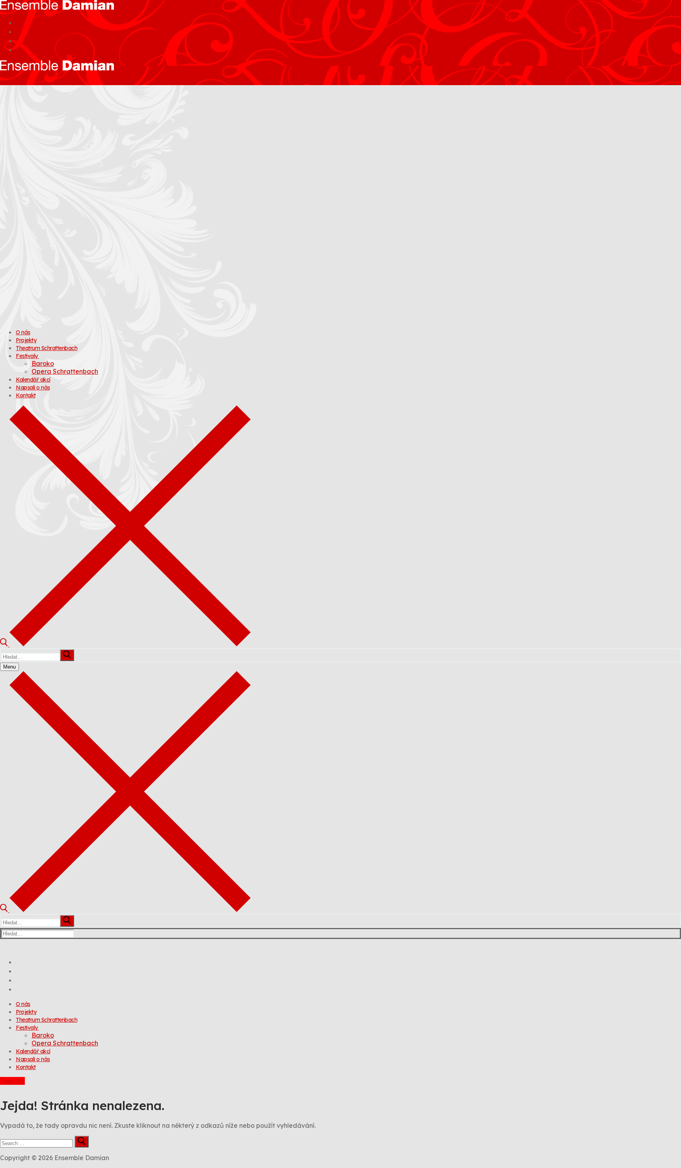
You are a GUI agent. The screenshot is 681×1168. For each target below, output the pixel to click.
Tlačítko (12, 1081)
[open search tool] (125, 644)
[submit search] (67, 655)
